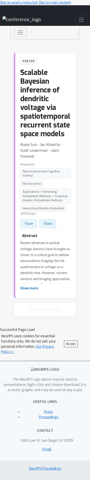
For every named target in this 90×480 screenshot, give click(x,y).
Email (46, 449)
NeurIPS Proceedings (45, 468)
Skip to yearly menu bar (19, 2)
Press (48, 411)
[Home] (22, 20)
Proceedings (48, 417)
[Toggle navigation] (20, 32)
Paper (29, 223)
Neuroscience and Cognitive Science (41, 173)
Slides (48, 223)
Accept (71, 344)
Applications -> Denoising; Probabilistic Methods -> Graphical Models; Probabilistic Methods (45, 196)
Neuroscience (32, 183)
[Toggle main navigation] (81, 19)
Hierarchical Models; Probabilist (43, 208)
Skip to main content (55, 2)
